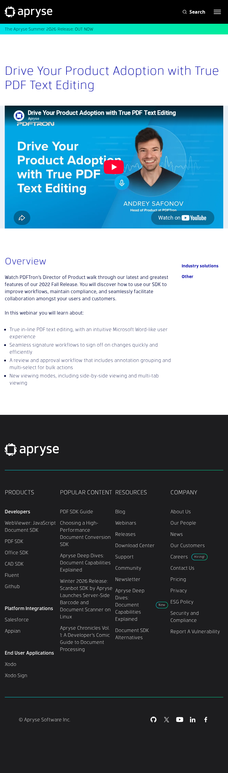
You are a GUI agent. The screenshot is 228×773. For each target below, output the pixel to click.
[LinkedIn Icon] (192, 719)
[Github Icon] (153, 719)
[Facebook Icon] (205, 719)
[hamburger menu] (217, 12)
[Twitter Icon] (166, 719)
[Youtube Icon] (179, 719)
